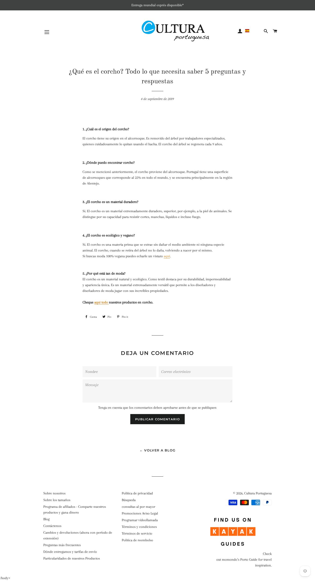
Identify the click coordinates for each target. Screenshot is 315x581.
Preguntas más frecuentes (62, 545)
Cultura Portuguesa (258, 493)
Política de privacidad (137, 493)
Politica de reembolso (137, 540)
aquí (167, 256)
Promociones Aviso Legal (140, 513)
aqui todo (101, 302)
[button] (253, 31)
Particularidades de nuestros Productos (71, 558)
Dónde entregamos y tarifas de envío (70, 552)
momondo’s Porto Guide (239, 559)
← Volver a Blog (158, 450)
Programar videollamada (140, 520)
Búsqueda (129, 500)
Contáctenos (52, 526)
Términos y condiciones (139, 527)
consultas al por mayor (138, 507)
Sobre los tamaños (56, 500)
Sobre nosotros (54, 493)
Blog (46, 519)
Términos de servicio (137, 533)
